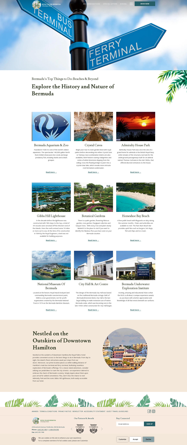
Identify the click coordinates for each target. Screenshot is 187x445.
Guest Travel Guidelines (117, 411)
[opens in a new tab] (93, 428)
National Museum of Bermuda (51, 286)
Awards (35, 411)
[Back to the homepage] (46, 5)
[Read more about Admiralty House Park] (135, 126)
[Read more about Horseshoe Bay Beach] (135, 197)
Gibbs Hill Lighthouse (51, 216)
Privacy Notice (64, 411)
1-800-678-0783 (54, 430)
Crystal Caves (93, 145)
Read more (50, 172)
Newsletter (77, 411)
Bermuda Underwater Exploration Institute (136, 286)
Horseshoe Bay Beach (135, 216)
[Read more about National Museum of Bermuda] (51, 265)
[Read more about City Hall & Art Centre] (93, 265)
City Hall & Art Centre (93, 284)
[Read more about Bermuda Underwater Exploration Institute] (135, 265)
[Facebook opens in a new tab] (149, 411)
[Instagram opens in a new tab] (153, 411)
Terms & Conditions (48, 411)
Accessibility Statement (94, 411)
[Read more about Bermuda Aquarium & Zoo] (51, 126)
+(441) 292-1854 (42, 430)
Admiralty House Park (135, 145)
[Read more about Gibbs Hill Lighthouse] (51, 197)
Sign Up (150, 424)
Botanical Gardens (93, 216)
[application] (93, 439)
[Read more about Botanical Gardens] (93, 197)
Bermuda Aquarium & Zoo (51, 145)
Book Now (145, 4)
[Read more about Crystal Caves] (93, 126)
